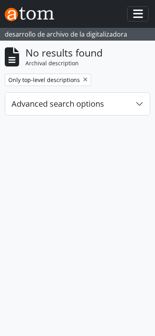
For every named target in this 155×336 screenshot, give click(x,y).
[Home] (32, 14)
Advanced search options (58, 103)
